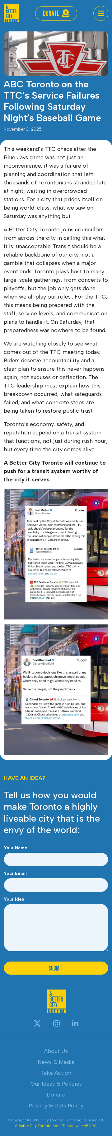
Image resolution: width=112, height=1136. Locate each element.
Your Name (15, 848)
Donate (51, 13)
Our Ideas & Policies (56, 1083)
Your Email (15, 873)
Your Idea (14, 899)
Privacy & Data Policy (56, 1105)
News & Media (56, 1062)
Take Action (56, 1072)
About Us (56, 1051)
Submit (56, 968)
